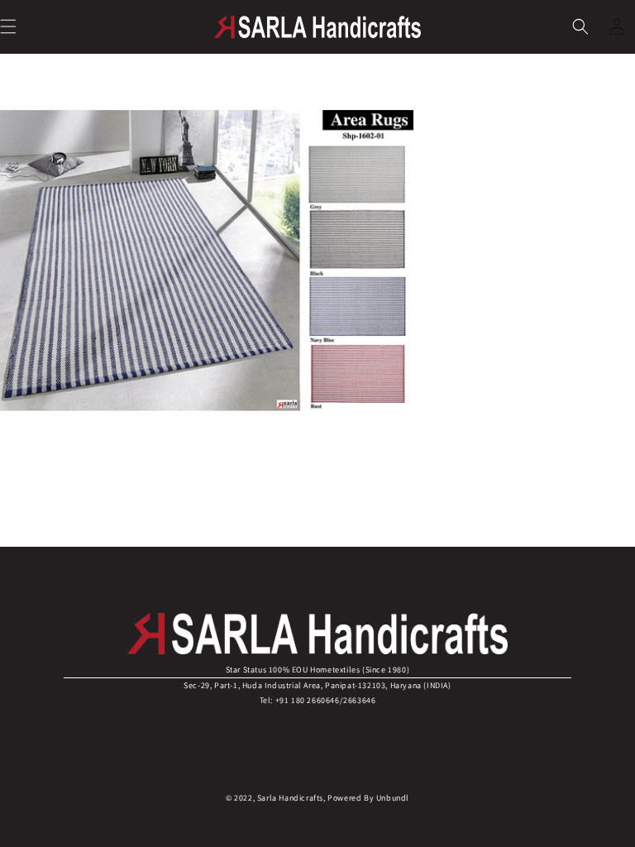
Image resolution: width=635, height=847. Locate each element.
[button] (580, 26)
